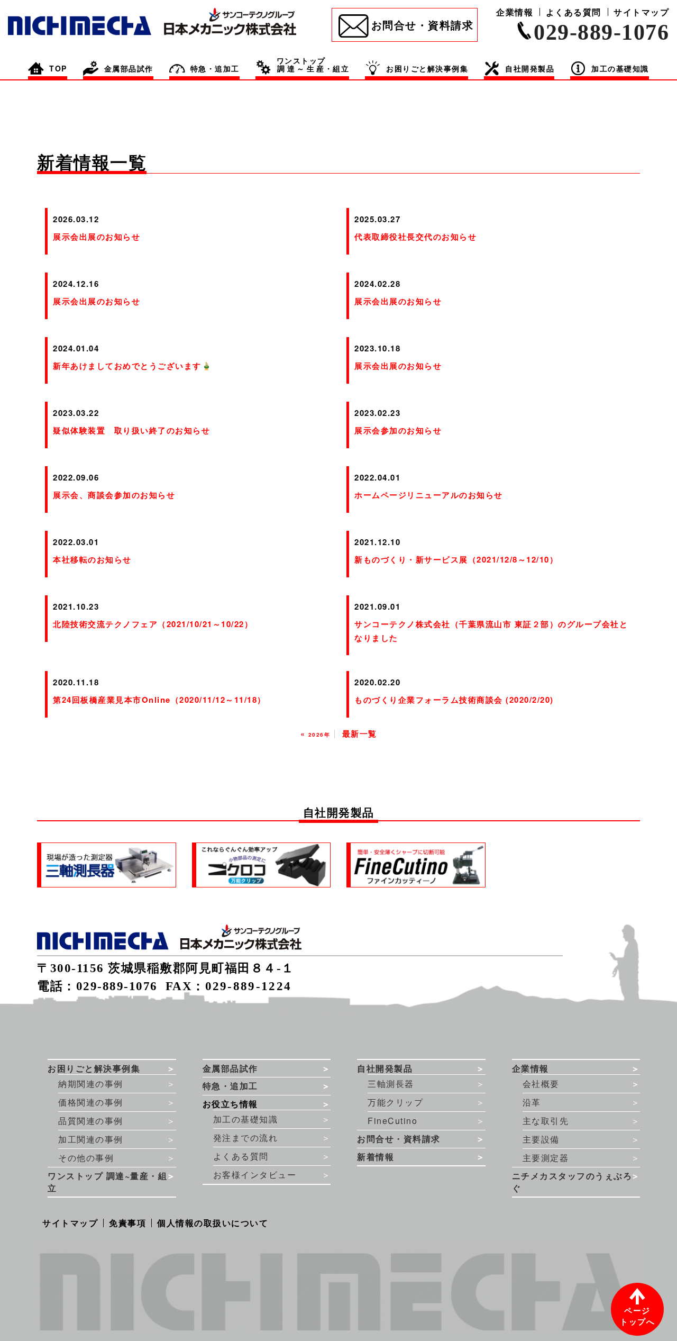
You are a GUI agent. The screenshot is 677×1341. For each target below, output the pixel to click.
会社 (541, 1083)
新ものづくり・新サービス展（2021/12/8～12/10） (456, 559)
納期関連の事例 (90, 1083)
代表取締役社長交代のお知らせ (415, 236)
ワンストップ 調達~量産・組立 (107, 1182)
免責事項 (127, 1223)
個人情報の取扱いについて (212, 1223)
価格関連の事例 (90, 1102)
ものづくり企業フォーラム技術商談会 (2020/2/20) (454, 699)
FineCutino (392, 1121)
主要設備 (541, 1139)
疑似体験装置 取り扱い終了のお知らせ (131, 430)
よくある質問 (573, 12)
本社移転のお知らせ (92, 559)
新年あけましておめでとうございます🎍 (132, 366)
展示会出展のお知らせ (96, 236)
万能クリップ (395, 1102)
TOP (58, 68)
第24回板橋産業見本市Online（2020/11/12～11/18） (159, 699)
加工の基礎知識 (245, 1119)
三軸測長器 (391, 1083)
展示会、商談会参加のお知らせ (114, 495)
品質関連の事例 (90, 1121)
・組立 (313, 65)
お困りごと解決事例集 (427, 68)
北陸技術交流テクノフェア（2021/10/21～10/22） (153, 624)
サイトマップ (641, 12)
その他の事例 (86, 1158)
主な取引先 (546, 1121)
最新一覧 (359, 733)
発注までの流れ (245, 1137)
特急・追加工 (215, 68)
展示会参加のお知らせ (398, 430)
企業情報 (514, 12)
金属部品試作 (128, 68)
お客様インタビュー (255, 1174)
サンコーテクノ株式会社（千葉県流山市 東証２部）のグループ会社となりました (491, 631)
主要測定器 (546, 1158)
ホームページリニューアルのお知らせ (428, 495)
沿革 (532, 1102)
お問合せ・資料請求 (422, 24)
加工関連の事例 (90, 1139)
